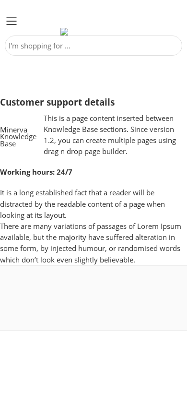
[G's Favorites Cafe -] (93, 32)
